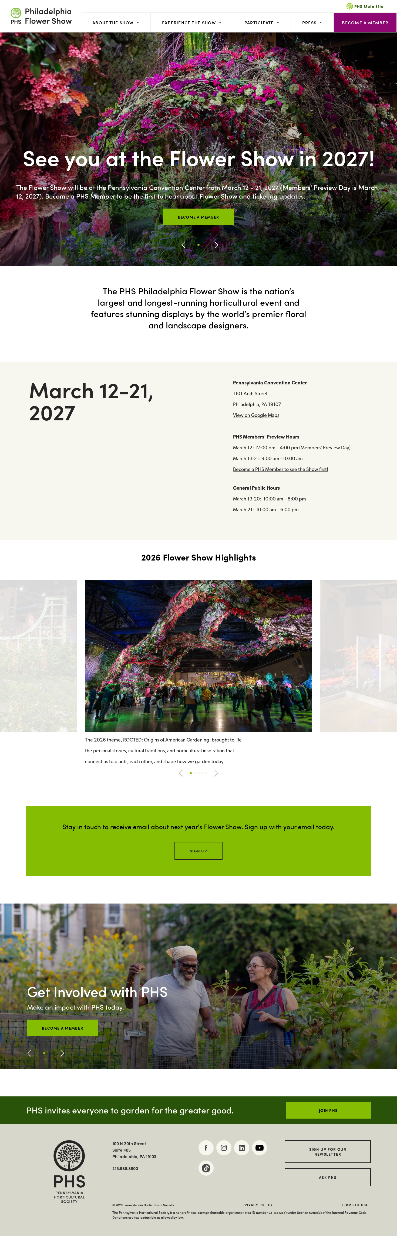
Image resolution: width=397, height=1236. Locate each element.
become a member (62, 1028)
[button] (183, 244)
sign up (198, 850)
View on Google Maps (256, 415)
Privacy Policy (258, 1204)
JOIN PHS (328, 1110)
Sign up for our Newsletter (327, 1151)
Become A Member (365, 22)
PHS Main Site (368, 6)
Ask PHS (328, 1177)
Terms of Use (354, 1204)
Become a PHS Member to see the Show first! (280, 469)
